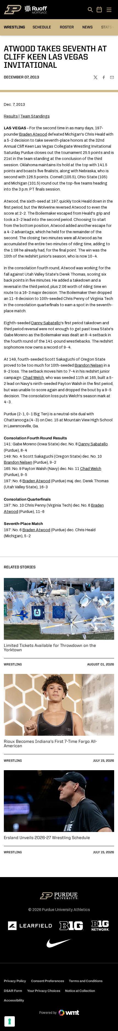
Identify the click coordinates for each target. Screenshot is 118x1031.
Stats (107, 27)
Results (11, 116)
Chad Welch (33, 378)
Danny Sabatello (46, 323)
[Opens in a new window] (30, 925)
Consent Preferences (47, 981)
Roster (67, 27)
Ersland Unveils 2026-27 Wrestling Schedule (47, 838)
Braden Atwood (33, 134)
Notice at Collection (80, 991)
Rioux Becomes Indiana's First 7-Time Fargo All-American (50, 744)
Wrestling (13, 664)
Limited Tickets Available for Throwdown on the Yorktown (50, 648)
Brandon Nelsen (89, 365)
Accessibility (14, 1000)
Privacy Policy (15, 981)
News (87, 27)
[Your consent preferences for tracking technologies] (9, 1021)
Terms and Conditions (86, 981)
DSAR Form (13, 991)
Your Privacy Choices (43, 991)
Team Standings (35, 116)
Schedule (42, 27)
